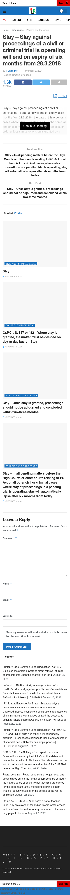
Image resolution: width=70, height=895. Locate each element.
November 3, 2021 (33, 70)
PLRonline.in (16, 868)
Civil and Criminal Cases (21, 263)
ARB (29, 20)
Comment (10, 538)
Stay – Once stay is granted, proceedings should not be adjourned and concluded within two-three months (33, 407)
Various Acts (17, 29)
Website (8, 616)
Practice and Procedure (37, 29)
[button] (67, 3)
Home (6, 29)
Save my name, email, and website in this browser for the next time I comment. (36, 634)
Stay (6, 271)
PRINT (62, 96)
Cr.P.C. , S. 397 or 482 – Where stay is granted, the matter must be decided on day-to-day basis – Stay (32, 337)
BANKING (43, 20)
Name (7, 583)
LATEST (16, 20)
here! (28, 892)
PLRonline (12, 70)
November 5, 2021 (13, 276)
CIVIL (58, 20)
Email (7, 599)
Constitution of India (20, 325)
